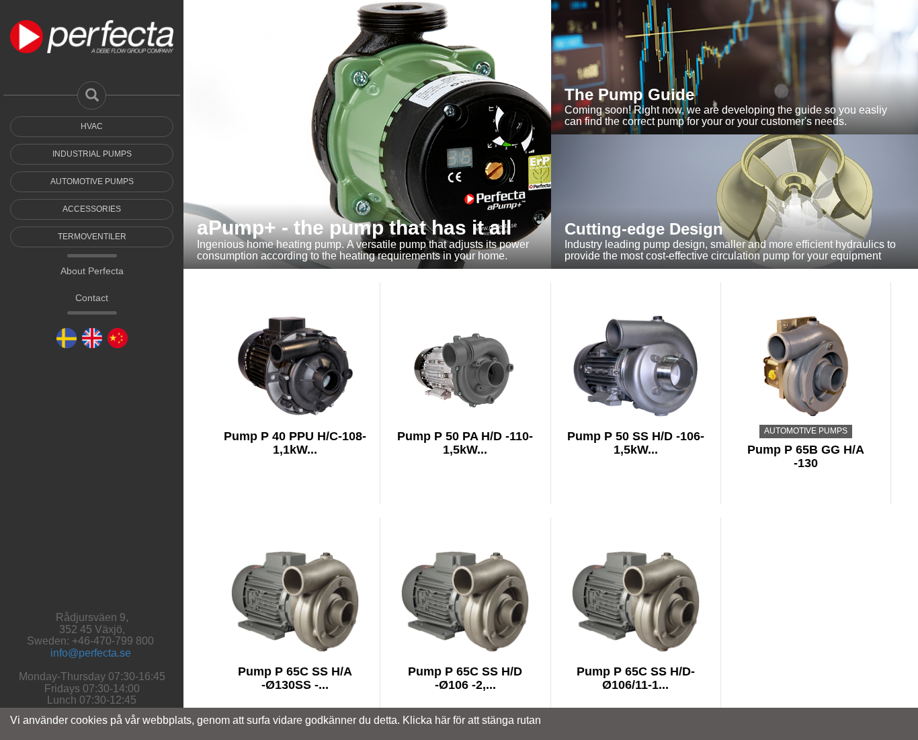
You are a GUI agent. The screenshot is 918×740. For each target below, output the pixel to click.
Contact (91, 375)
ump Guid (647, 94)
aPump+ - (245, 227)
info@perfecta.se (90, 653)
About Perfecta (92, 348)
